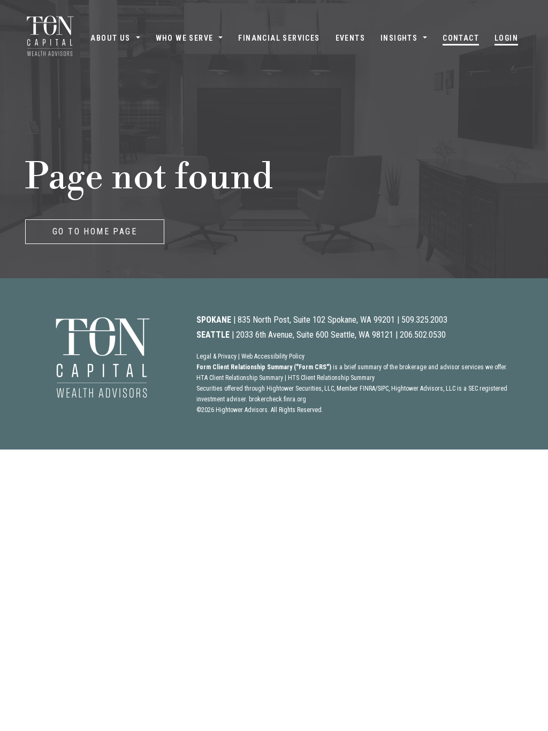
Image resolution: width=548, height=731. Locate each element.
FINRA (367, 388)
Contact (461, 38)
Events (350, 38)
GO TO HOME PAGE (94, 231)
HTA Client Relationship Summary (239, 378)
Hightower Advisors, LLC (423, 388)
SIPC (383, 388)
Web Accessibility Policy (273, 356)
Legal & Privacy (216, 356)
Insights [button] (398, 38)
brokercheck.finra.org (277, 399)
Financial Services (278, 38)
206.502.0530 (423, 335)
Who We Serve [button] (185, 38)
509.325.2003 (424, 320)
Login (506, 38)
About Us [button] (110, 38)
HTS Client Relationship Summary (331, 378)
